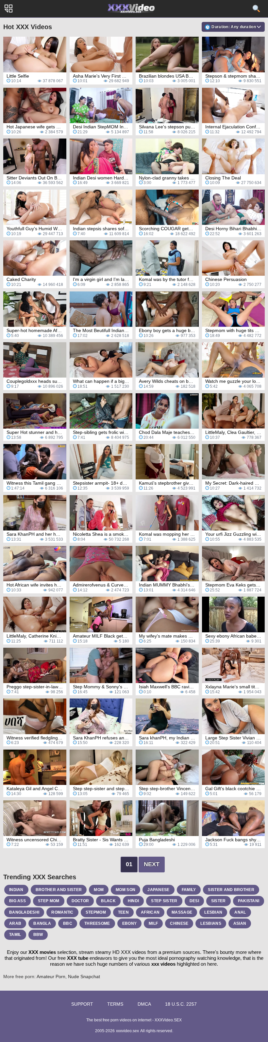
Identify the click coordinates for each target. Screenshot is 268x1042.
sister (218, 901)
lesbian (213, 912)
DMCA (144, 1004)
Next (151, 864)
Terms (115, 1004)
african (150, 912)
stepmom (96, 912)
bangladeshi (24, 912)
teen (123, 912)
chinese (179, 923)
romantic (62, 912)
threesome (97, 923)
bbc (67, 923)
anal (240, 912)
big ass (17, 901)
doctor (80, 901)
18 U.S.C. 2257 (181, 1004)
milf (153, 923)
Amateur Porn (51, 976)
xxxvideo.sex (127, 1031)
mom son (125, 889)
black (108, 901)
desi (194, 901)
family (189, 889)
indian (16, 889)
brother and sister (59, 889)
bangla (42, 923)
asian (239, 923)
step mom (48, 901)
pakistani (249, 901)
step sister (164, 901)
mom (99, 889)
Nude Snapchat (84, 976)
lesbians (210, 923)
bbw (38, 934)
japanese (158, 889)
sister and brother (231, 889)
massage (182, 912)
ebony (129, 923)
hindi (133, 901)
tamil (15, 934)
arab (15, 923)
